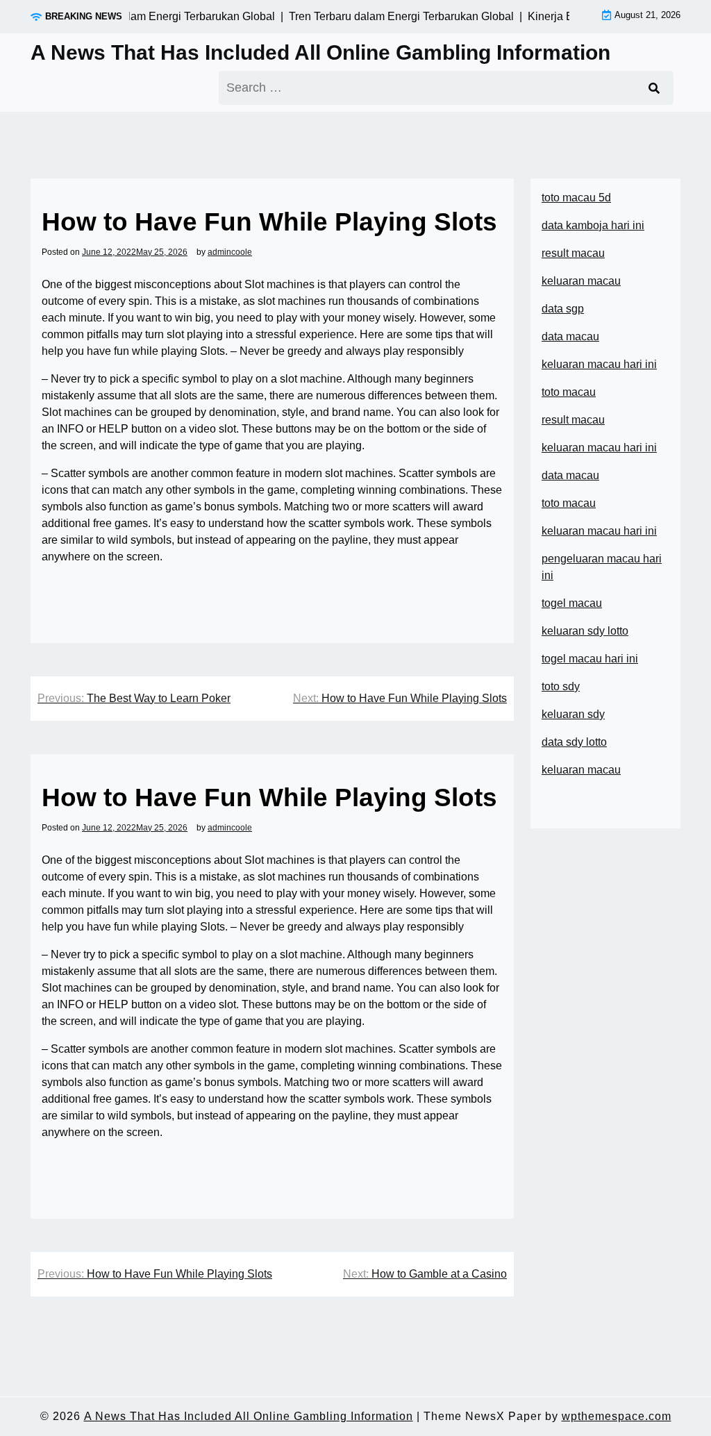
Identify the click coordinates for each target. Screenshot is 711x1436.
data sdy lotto (574, 742)
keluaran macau (581, 770)
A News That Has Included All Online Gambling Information (320, 52)
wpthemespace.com (616, 1416)
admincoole (230, 252)
